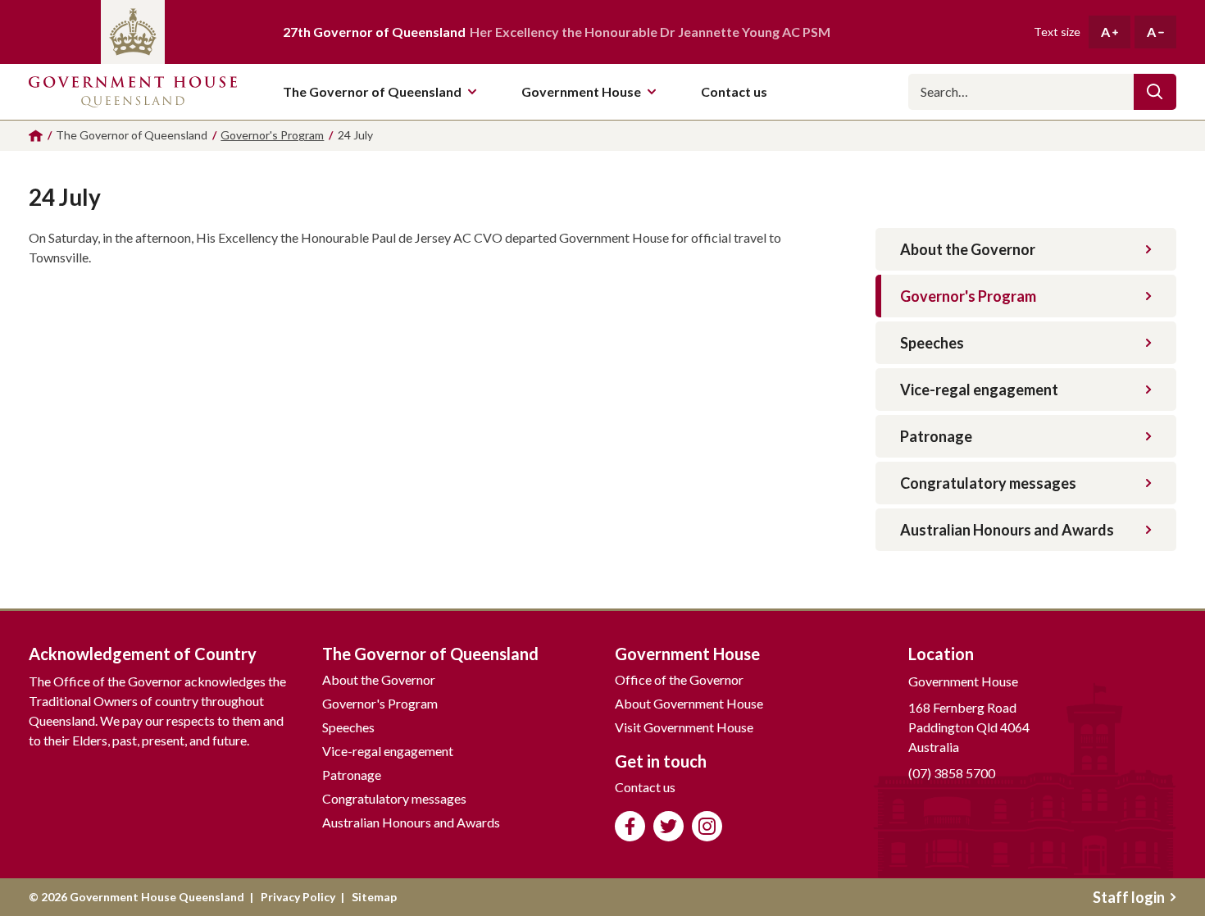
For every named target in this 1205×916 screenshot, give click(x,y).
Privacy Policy (298, 897)
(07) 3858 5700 (951, 773)
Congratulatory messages (988, 483)
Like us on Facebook (630, 826)
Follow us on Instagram (707, 826)
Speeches (932, 343)
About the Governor (967, 249)
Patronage (936, 436)
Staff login (1129, 897)
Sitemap (374, 897)
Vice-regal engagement (979, 390)
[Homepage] (36, 136)
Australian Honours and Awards (1007, 530)
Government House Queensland (133, 92)
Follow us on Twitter (668, 826)
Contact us (645, 787)
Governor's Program (968, 296)
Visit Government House (684, 727)
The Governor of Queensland (372, 91)
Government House (581, 91)
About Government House (689, 703)
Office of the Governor (679, 679)
